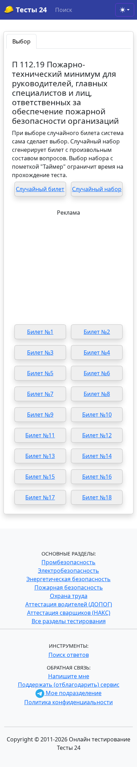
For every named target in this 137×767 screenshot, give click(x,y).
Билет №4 (97, 352)
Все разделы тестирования (69, 621)
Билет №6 (97, 373)
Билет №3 (40, 352)
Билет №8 (97, 394)
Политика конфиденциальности (68, 702)
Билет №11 (40, 435)
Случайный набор (97, 189)
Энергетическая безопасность (68, 579)
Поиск (63, 10)
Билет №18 (97, 497)
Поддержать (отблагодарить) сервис (68, 684)
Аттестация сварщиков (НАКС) (68, 613)
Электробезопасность (68, 570)
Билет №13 (40, 456)
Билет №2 (97, 332)
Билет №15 (40, 476)
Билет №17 (40, 497)
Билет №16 (97, 476)
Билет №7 (40, 394)
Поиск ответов (68, 655)
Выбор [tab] (21, 41)
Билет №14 (97, 456)
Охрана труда (68, 596)
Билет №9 (40, 414)
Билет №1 (40, 332)
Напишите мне (68, 676)
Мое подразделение (73, 693)
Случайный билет (40, 189)
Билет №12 (97, 435)
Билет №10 (97, 414)
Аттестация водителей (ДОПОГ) (68, 604)
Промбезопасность (68, 562)
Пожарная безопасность (68, 587)
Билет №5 (40, 373)
